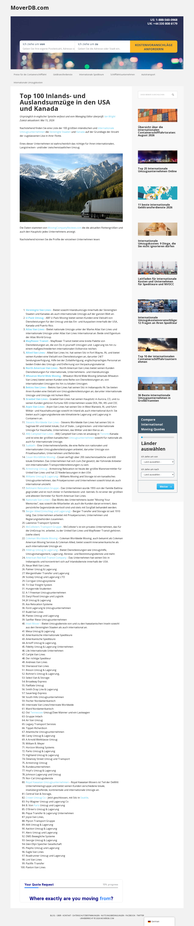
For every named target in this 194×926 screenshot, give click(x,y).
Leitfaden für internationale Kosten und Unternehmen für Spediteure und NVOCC (157, 281)
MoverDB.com (30, 7)
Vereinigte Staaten (60, 132)
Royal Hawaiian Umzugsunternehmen (47, 782)
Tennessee (36, 712)
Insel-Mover (33, 623)
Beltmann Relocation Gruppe (42, 488)
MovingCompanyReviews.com (64, 227)
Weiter (164, 486)
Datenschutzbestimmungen (86, 915)
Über (59, 915)
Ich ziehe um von (149, 456)
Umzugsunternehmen (81, 437)
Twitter (140, 915)
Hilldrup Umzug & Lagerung (42, 550)
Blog (52, 915)
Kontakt (67, 915)
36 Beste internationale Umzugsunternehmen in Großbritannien (154, 397)
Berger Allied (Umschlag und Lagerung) (48, 511)
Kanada (80, 132)
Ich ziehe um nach (150, 469)
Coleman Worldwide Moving (42, 538)
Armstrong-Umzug (36, 468)
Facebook (130, 915)
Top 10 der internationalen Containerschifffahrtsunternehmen (157, 359)
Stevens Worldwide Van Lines (42, 422)
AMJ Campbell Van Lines (39, 433)
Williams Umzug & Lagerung (42, 476)
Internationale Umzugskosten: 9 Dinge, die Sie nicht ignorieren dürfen (157, 243)
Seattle (84, 797)
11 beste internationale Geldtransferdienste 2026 (155, 206)
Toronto (105, 433)
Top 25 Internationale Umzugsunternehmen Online (157, 170)
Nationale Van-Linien (38, 499)
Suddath (30, 445)
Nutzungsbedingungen (112, 915)
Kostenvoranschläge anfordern (153, 47)
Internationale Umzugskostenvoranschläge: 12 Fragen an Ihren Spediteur (157, 320)
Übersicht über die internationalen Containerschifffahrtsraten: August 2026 (157, 131)
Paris (36, 805)
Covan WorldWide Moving (40, 457)
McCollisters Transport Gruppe (43, 526)
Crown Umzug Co (36, 797)
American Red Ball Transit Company (46, 557)
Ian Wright (109, 116)
